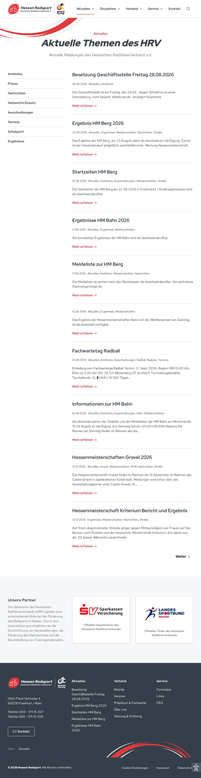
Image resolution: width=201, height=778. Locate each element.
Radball (141, 360)
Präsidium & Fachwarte (130, 703)
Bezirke (119, 689)
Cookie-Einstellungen (135, 768)
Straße (158, 132)
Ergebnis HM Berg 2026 (89, 706)
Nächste (182, 557)
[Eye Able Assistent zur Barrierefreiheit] (196, 767)
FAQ (160, 703)
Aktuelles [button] (83, 9)
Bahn (140, 413)
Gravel (104, 466)
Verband (120, 681)
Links (160, 696)
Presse (13, 84)
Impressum (163, 768)
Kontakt (175, 9)
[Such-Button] (188, 9)
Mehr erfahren (82, 106)
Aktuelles (94, 84)
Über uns (120, 709)
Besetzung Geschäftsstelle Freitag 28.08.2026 (88, 694)
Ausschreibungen (20, 112)
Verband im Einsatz (22, 103)
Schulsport (16, 132)
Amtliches (15, 74)
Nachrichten (17, 93)
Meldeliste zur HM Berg (88, 719)
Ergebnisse (16, 141)
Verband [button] (132, 9)
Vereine (119, 696)
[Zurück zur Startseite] (36, 9)
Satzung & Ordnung (128, 716)
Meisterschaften (126, 132)
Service (162, 681)
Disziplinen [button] (108, 9)
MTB (134, 466)
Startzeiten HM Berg (86, 712)
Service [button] (153, 9)
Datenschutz (185, 768)
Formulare (164, 689)
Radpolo (152, 360)
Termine (13, 122)
